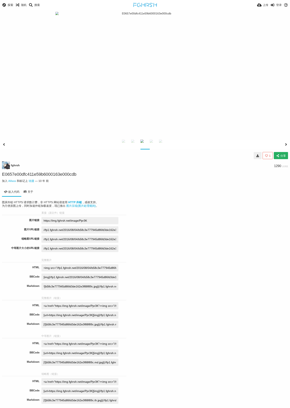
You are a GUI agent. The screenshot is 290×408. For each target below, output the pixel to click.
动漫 (31, 180)
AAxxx (12, 180)
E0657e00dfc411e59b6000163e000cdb (39, 174)
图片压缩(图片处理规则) (81, 205)
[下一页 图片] (286, 144)
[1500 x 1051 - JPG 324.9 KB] (258, 155)
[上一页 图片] (4, 144)
